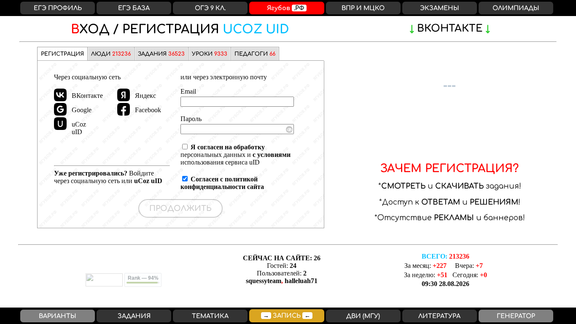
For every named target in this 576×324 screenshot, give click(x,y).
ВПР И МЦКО (363, 8)
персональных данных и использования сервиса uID (235, 154)
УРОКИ (209, 54)
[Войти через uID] (60, 123)
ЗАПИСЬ (286, 315)
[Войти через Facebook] (123, 109)
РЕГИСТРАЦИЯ (180, 29)
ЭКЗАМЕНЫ (439, 8)
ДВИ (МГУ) (363, 316)
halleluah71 (301, 280)
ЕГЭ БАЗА (134, 8)
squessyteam (263, 280)
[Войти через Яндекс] (123, 95)
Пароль (191, 118)
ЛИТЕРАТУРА (439, 316)
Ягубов (285, 8)
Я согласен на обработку (228, 147)
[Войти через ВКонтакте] (60, 95)
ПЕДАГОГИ (254, 54)
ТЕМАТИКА (210, 316)
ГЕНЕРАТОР (516, 316)
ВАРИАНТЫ (57, 316)
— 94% (143, 278)
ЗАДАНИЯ (161, 54)
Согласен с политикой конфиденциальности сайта (222, 183)
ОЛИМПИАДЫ (516, 8)
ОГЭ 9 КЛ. (210, 8)
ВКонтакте (449, 28)
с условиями (272, 154)
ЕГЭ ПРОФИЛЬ (58, 8)
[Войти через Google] (60, 109)
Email (188, 91)
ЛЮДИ (111, 54)
